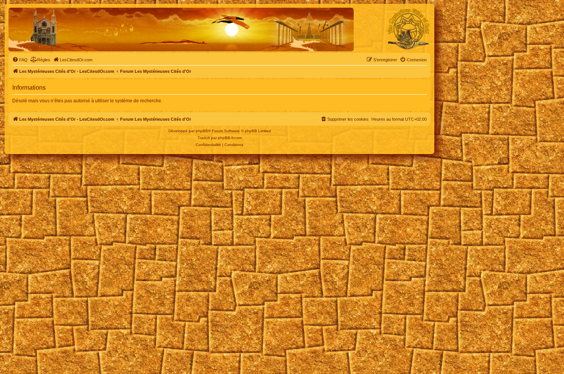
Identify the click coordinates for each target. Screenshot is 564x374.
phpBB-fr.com (230, 138)
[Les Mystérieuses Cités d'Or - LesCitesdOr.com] (408, 29)
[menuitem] (20, 59)
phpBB (202, 131)
